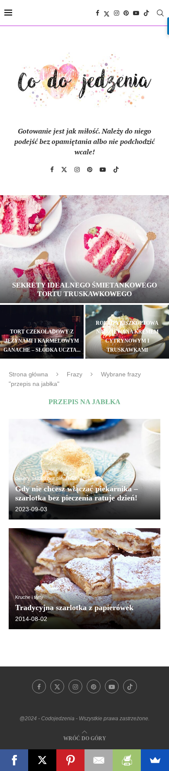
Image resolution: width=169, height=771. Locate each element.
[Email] (98, 760)
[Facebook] (97, 13)
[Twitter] (107, 13)
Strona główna (28, 374)
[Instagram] (116, 13)
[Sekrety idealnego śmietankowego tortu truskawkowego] (84, 249)
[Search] (160, 13)
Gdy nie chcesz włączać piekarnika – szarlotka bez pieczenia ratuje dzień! (76, 493)
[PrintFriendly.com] (127, 760)
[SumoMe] (155, 760)
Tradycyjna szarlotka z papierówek (74, 607)
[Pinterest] (126, 13)
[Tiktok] (146, 13)
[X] (42, 760)
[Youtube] (136, 13)
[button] (11, 276)
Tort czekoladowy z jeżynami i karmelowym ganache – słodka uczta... (42, 341)
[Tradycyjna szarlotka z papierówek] (84, 578)
